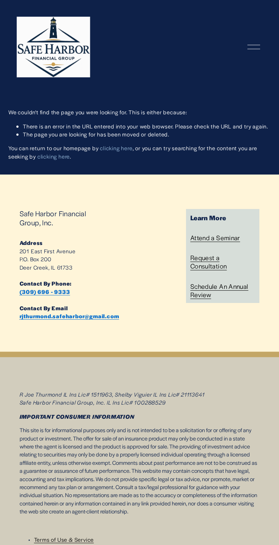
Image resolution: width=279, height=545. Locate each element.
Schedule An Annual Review (219, 290)
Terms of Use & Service (64, 539)
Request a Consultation (208, 261)
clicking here (116, 148)
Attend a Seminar (215, 237)
